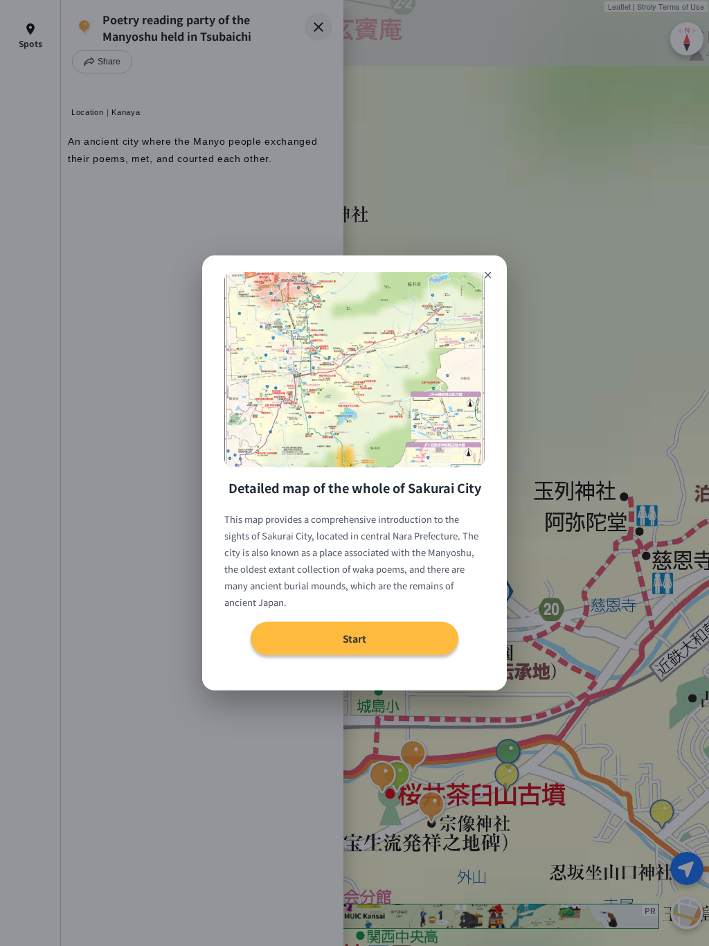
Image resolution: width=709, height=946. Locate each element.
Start (354, 638)
